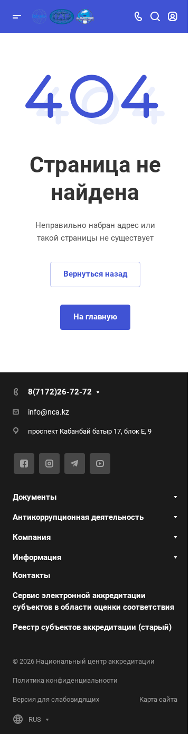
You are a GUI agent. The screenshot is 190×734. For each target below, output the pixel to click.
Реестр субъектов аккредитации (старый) (92, 627)
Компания (32, 537)
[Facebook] (24, 463)
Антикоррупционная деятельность (78, 517)
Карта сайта (158, 699)
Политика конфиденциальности (65, 680)
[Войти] (172, 17)
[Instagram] (49, 463)
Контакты (31, 575)
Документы (34, 497)
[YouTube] (100, 463)
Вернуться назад (95, 274)
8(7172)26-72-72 (60, 392)
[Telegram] (74, 463)
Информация (37, 557)
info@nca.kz (48, 412)
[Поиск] (155, 17)
